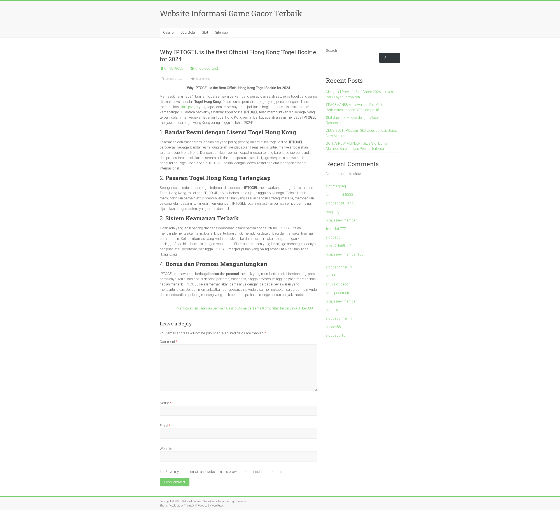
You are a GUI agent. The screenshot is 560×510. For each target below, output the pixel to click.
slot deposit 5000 (339, 195)
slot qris (332, 310)
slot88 (331, 276)
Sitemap (221, 32)
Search (331, 50)
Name (166, 403)
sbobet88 (333, 327)
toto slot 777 (336, 229)
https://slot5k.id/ (338, 246)
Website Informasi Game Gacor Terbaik (231, 13)
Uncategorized (206, 68)
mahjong (332, 212)
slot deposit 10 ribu (340, 203)
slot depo (333, 237)
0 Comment (203, 78)
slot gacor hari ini (339, 267)
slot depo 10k (336, 335)
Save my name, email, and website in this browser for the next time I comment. (225, 472)
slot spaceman (337, 293)
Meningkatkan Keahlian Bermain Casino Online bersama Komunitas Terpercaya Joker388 (247, 308)
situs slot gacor (338, 284)
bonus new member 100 (344, 254)
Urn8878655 (173, 68)
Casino (168, 32)
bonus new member (341, 220)
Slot (205, 32)
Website (166, 449)
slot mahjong (336, 186)
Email (165, 426)
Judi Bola (188, 32)
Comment (168, 342)
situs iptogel (189, 107)
